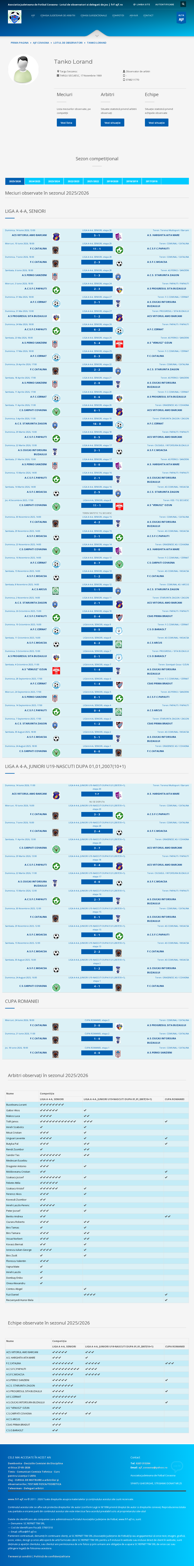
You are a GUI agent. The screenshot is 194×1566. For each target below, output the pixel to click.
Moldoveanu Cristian (18, 1171)
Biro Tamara (13, 1233)
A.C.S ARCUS (39, 589)
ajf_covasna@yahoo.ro (152, 1467)
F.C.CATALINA (38, 248)
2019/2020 (112, 181)
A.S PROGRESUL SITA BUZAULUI (166, 288)
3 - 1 (97, 302)
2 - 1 (97, 478)
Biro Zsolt (11, 1255)
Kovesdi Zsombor (16, 1199)
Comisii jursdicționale (94, 15)
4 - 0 (97, 882)
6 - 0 (97, 751)
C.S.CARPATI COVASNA (33, 410)
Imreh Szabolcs (15, 1127)
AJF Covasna (41, 42)
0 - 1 (97, 656)
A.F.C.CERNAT (38, 302)
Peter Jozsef (13, 1210)
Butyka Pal (12, 1143)
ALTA (181, 18)
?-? (97, 794)
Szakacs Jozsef (15, 1177)
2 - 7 (97, 899)
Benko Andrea (14, 1216)
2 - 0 (97, 383)
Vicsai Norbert (14, 1238)
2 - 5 (97, 492)
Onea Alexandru (15, 1283)
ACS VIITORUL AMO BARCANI (29, 235)
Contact (148, 15)
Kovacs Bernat (14, 1244)
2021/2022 (93, 181)
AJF (33, 15)
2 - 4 (97, 831)
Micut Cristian (14, 1132)
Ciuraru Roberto (15, 1222)
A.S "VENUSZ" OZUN (159, 342)
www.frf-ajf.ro (17, 1499)
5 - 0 (97, 464)
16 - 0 (97, 424)
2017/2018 (151, 181)
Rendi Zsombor (15, 1149)
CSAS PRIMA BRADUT (160, 616)
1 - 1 (97, 589)
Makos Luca (13, 1116)
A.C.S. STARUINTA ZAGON (163, 275)
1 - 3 (97, 275)
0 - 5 (97, 437)
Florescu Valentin (16, 1261)
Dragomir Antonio (16, 1166)
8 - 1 (97, 697)
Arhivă (134, 15)
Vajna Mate (12, 1266)
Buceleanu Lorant (16, 1104)
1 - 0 (97, 1038)
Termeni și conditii (20, 1556)
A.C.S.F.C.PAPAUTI (158, 248)
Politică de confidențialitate (52, 1556)
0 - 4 (97, 616)
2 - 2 (97, 369)
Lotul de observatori (68, 42)
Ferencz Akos (14, 1194)
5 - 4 (97, 343)
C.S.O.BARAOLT (156, 629)
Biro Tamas (12, 1227)
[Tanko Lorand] (23, 69)
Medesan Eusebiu (16, 1160)
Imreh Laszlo (13, 1272)
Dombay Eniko (14, 1277)
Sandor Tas (13, 1155)
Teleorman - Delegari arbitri (26, 1488)
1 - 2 (97, 316)
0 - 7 (97, 563)
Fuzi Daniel (12, 1294)
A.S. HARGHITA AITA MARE (163, 235)
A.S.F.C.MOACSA (157, 262)
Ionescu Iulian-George (19, 1249)
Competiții (118, 15)
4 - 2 (97, 522)
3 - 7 (97, 848)
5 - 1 (97, 235)
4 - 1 (97, 986)
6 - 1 (97, 410)
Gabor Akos (13, 1110)
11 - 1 (97, 249)
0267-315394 (143, 1463)
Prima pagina (20, 42)
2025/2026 (15, 181)
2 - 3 (97, 262)
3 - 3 (97, 814)
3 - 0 (97, 1025)
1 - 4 (97, 669)
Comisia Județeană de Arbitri (58, 15)
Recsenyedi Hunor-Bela (19, 1300)
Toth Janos (12, 1121)
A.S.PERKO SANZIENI (34, 275)
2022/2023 (73, 181)
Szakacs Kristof (15, 1188)
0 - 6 (97, 397)
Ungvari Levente (15, 1138)
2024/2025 (34, 181)
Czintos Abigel (14, 1289)
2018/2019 (132, 181)
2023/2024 (54, 181)
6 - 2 (97, 329)
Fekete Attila (13, 1182)
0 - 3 (97, 356)
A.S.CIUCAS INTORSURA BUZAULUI (25, 1402)
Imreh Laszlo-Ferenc (17, 1205)
